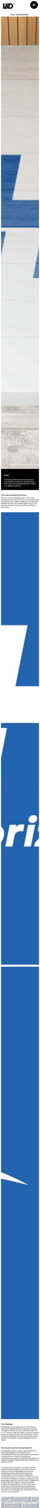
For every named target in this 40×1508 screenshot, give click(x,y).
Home (12, 14)
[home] (8, 6)
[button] (34, 5)
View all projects (22, 14)
